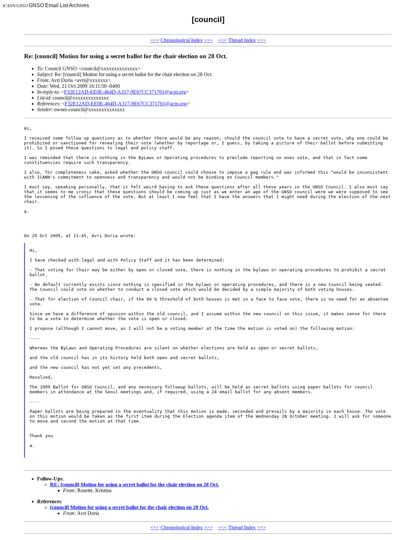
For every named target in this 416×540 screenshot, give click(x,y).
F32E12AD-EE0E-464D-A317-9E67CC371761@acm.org (125, 92)
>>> (208, 40)
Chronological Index (182, 40)
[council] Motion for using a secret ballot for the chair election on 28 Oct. (129, 507)
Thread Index (242, 40)
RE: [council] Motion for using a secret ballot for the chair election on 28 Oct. (134, 484)
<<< (154, 40)
